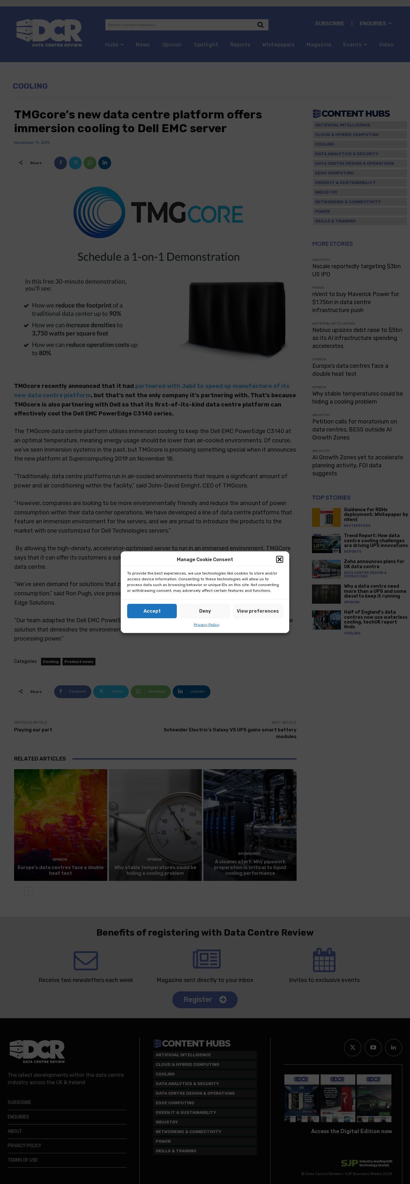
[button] (279, 559)
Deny (205, 611)
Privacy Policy (206, 624)
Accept (152, 611)
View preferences (258, 611)
